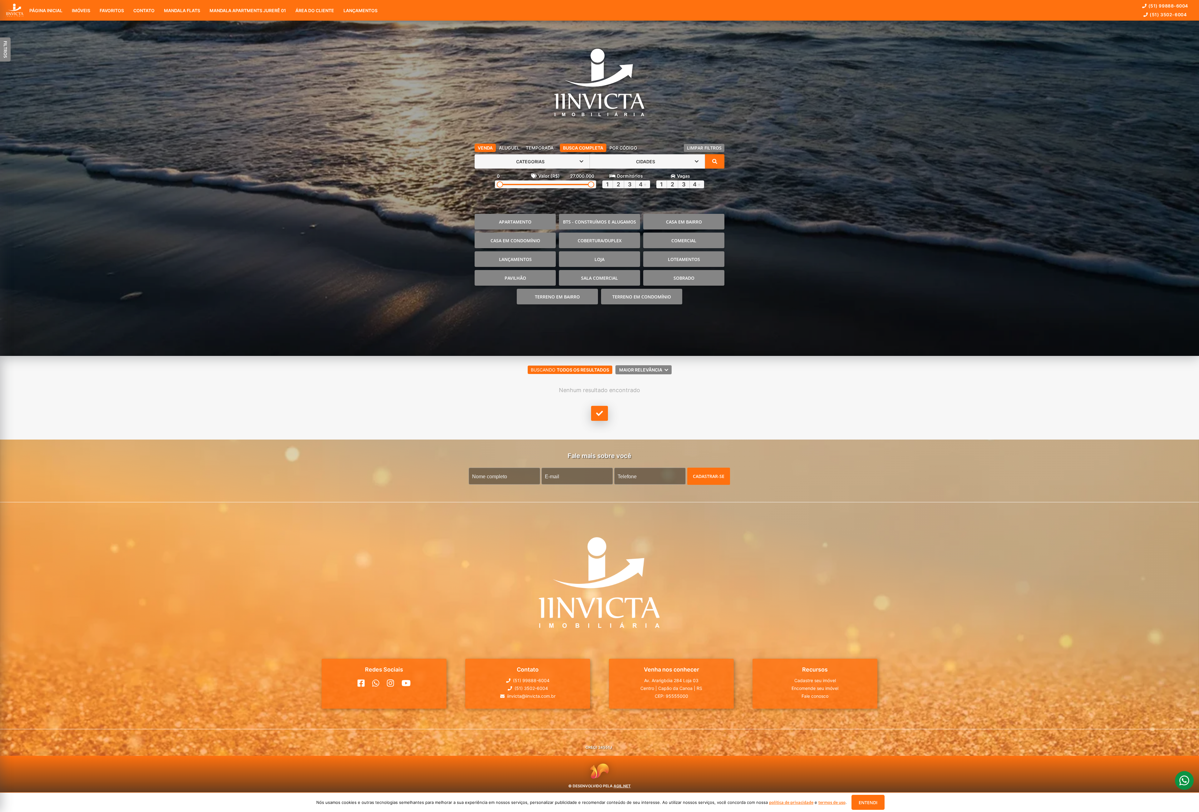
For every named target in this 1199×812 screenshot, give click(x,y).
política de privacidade (791, 802)
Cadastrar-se (708, 476)
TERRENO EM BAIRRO (557, 297)
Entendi (868, 802)
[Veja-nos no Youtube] (406, 683)
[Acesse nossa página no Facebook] (361, 683)
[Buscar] (714, 161)
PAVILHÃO (515, 278)
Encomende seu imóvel (815, 688)
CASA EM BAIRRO (684, 222)
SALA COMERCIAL (599, 278)
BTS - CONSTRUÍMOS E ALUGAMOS (599, 222)
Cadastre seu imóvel (815, 680)
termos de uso (832, 802)
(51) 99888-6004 (1168, 5)
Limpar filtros (704, 148)
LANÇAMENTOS (515, 259)
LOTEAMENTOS (684, 259)
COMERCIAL (683, 241)
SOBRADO (684, 278)
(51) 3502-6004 (1168, 14)
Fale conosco (815, 696)
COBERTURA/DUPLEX (600, 241)
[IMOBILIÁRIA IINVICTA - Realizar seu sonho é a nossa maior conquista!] (599, 84)
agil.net (622, 786)
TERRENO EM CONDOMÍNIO (641, 297)
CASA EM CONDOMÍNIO (515, 241)
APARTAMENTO (515, 222)
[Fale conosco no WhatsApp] (375, 683)
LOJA (599, 259)
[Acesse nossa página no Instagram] (390, 683)
